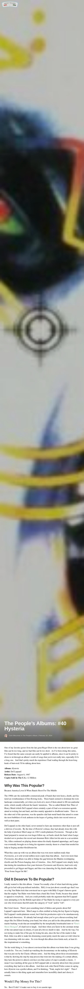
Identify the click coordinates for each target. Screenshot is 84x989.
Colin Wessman (14, 735)
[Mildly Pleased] (10, 6)
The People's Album (30, 735)
